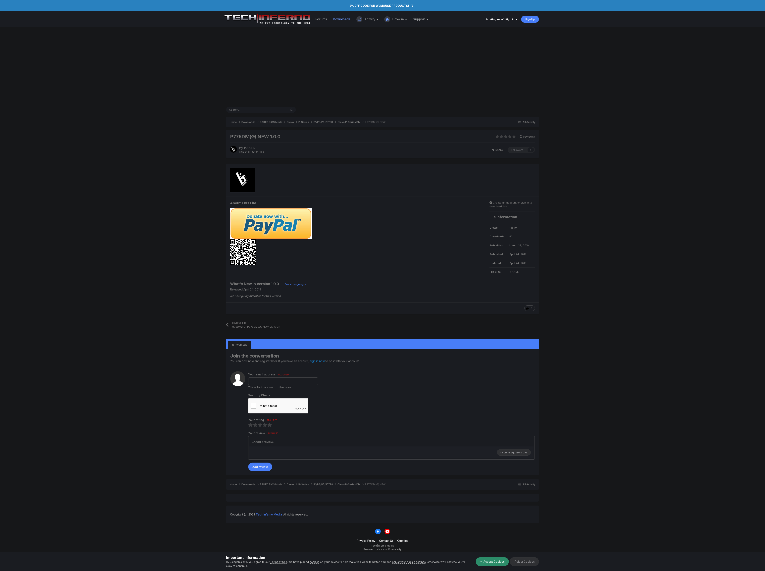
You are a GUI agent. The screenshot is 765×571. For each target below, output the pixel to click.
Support (419, 19)
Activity (369, 19)
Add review (260, 467)
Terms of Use (278, 561)
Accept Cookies (494, 561)
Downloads (341, 19)
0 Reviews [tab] (239, 345)
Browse (398, 19)
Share (498, 149)
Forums (321, 19)
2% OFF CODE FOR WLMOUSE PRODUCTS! (379, 5)
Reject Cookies (524, 561)
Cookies (402, 540)
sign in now (317, 361)
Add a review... (265, 441)
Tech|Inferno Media (269, 514)
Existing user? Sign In (500, 19)
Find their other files (251, 151)
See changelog (294, 284)
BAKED (249, 148)
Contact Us (386, 540)
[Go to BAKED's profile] (233, 149)
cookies (314, 561)
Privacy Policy (366, 540)
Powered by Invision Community (382, 549)
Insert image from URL (514, 452)
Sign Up (530, 19)
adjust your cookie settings (409, 561)
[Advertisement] (382, 67)
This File (276, 109)
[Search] (291, 110)
